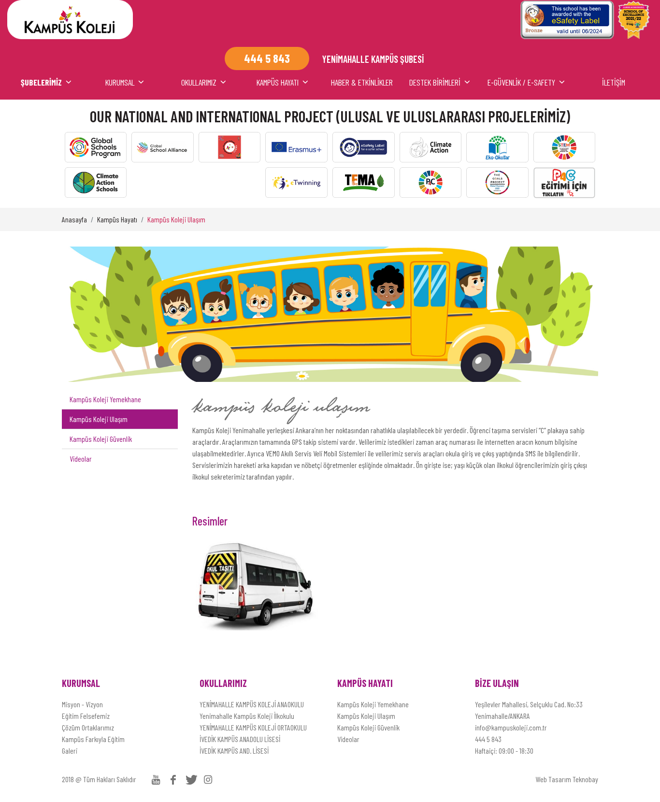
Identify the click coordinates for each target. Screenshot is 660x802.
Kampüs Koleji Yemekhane (105, 399)
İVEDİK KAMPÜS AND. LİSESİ (234, 750)
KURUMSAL (119, 82)
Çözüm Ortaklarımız (88, 727)
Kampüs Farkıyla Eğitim (93, 739)
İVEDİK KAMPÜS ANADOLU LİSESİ (240, 739)
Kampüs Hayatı (117, 219)
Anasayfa (74, 219)
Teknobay (585, 779)
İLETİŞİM (613, 82)
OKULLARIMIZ (198, 82)
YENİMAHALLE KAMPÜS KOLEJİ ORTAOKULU (253, 727)
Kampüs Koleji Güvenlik (101, 438)
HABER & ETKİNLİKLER (362, 82)
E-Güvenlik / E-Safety (521, 82)
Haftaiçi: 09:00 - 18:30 (504, 750)
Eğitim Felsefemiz (86, 715)
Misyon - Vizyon (82, 704)
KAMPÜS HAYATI (278, 82)
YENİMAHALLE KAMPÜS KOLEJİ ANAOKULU (252, 704)
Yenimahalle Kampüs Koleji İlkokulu (247, 715)
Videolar (81, 458)
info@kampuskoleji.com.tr (511, 727)
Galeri (69, 750)
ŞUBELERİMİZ (41, 82)
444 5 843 (488, 739)
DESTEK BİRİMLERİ (434, 82)
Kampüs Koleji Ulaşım (176, 219)
